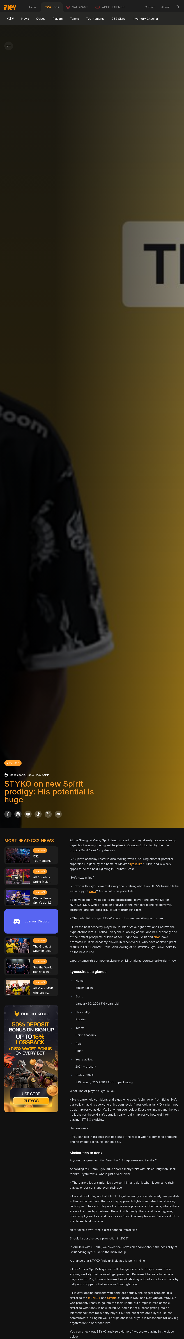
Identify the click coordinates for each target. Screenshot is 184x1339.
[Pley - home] (10, 7)
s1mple (112, 1298)
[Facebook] (8, 814)
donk (92, 891)
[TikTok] (38, 814)
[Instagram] (18, 814)
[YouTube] (28, 814)
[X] (48, 814)
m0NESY (94, 1298)
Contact (150, 7)
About (165, 7)
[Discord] (58, 814)
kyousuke (135, 864)
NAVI (157, 937)
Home (32, 7)
